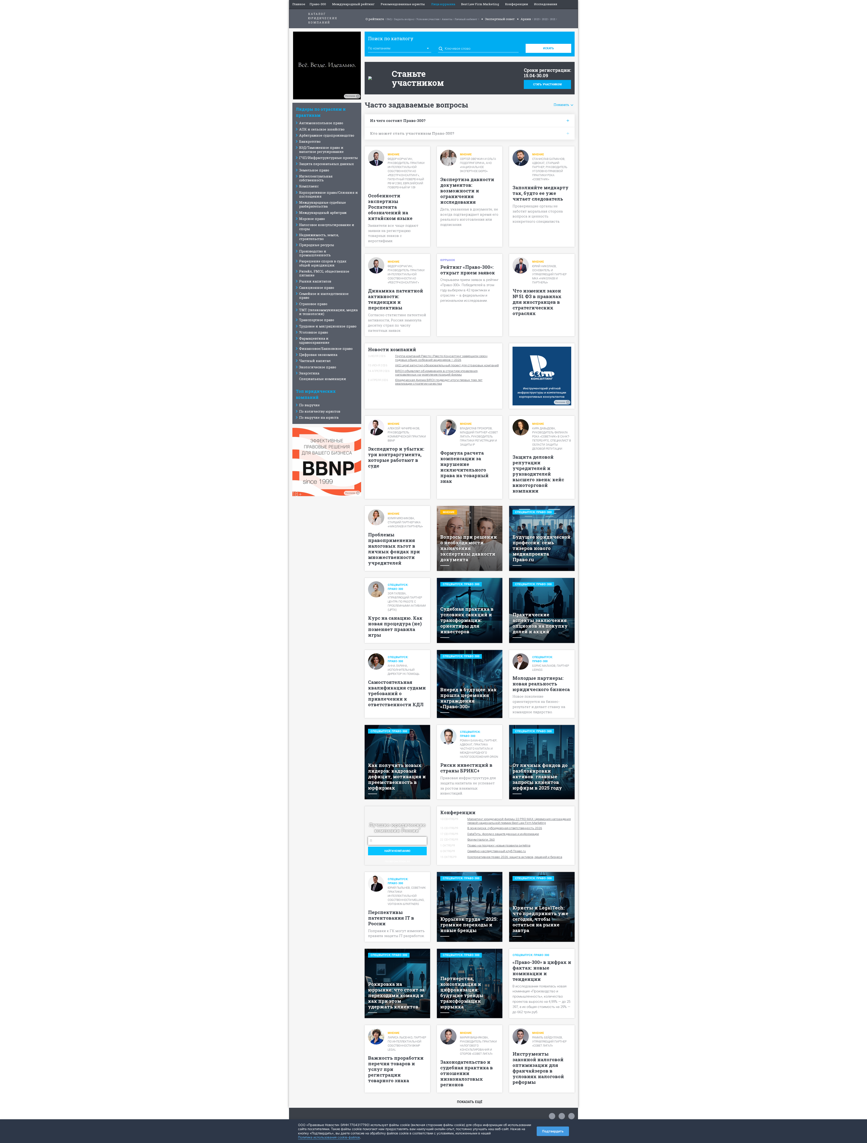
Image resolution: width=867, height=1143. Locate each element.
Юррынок (447, 260)
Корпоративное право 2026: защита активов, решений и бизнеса (514, 857)
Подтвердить (553, 1131)
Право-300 (318, 4)
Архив (526, 19)
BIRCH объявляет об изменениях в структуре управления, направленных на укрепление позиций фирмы (436, 372)
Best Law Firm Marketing (480, 4)
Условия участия (427, 19)
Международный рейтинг (353, 4)
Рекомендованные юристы (403, 4)
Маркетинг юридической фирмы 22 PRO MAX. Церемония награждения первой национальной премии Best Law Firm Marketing (519, 820)
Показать (561, 105)
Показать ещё (469, 1102)
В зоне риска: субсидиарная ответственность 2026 (504, 828)
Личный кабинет (465, 19)
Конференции (516, 4)
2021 (552, 19)
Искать (548, 48)
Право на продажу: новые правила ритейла (498, 845)
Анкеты (447, 19)
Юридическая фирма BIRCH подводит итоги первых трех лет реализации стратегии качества (438, 381)
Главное (298, 4)
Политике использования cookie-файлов (329, 1137)
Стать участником (547, 84)
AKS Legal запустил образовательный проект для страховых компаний (447, 365)
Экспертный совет (500, 19)
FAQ (389, 19)
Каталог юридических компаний (323, 18)
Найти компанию (397, 851)
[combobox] (399, 48)
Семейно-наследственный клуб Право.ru (496, 851)
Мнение (393, 154)
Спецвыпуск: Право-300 (533, 512)
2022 (545, 19)
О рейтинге (375, 19)
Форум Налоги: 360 (481, 839)
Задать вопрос (404, 19)
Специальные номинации (322, 379)
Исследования (545, 4)
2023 (537, 19)
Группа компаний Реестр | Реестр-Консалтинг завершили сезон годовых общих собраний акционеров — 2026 (441, 357)
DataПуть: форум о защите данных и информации (503, 834)
